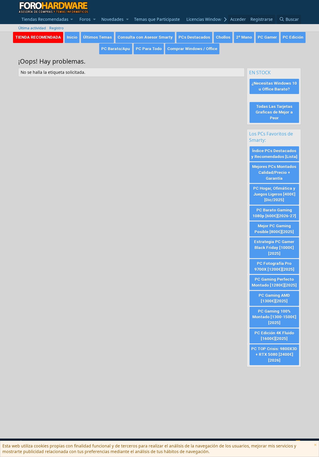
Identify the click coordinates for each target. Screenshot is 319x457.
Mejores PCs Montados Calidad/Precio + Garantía (274, 172)
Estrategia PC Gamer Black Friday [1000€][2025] (274, 247)
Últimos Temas (97, 37)
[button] (47, 19)
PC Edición (293, 37)
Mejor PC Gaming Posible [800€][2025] (274, 228)
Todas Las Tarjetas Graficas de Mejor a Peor (274, 112)
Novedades (112, 19)
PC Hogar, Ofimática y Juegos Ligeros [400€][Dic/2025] (274, 194)
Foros (84, 19)
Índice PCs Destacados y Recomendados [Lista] (274, 153)
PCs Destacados (194, 37)
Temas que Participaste (157, 19)
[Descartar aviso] (315, 445)
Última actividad (32, 27)
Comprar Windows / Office (192, 48)
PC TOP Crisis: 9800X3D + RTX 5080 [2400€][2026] (274, 354)
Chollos (223, 37)
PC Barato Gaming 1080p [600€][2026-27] (274, 213)
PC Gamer (267, 37)
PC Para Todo (149, 48)
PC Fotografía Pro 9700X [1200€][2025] (274, 266)
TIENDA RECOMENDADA (38, 37)
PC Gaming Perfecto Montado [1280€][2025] (274, 282)
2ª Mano (244, 37)
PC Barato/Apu (115, 48)
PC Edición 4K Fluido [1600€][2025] (274, 335)
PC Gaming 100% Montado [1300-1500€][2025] (274, 317)
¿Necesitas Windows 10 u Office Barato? (274, 86)
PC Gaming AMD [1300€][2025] (274, 298)
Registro (56, 27)
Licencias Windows (204, 19)
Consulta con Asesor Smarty (145, 37)
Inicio (72, 37)
